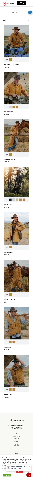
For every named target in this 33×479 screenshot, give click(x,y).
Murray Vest (8, 347)
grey (10, 107)
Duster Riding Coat (10, 299)
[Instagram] (18, 445)
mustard (10, 59)
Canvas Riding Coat (10, 159)
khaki (17, 199)
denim (10, 199)
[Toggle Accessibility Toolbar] (30, 12)
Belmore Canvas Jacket (11, 64)
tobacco (17, 107)
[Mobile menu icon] (29, 3)
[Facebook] (15, 445)
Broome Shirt (8, 112)
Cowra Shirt (8, 204)
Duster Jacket (9, 252)
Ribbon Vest (8, 394)
